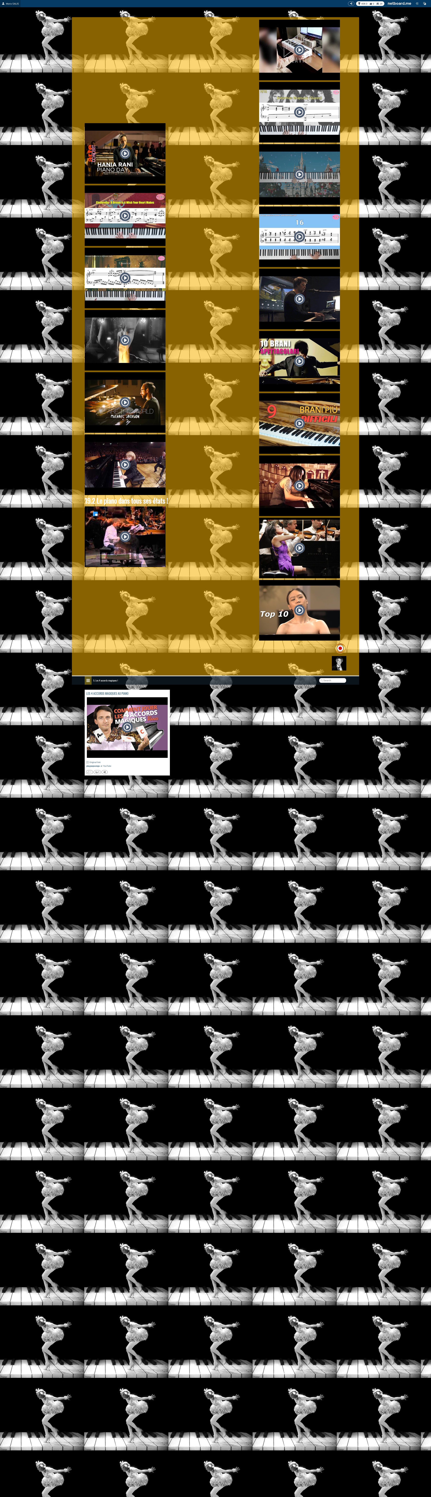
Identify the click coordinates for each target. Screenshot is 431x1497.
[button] (424, 3)
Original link (95, 762)
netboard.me (399, 3)
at (98, 766)
